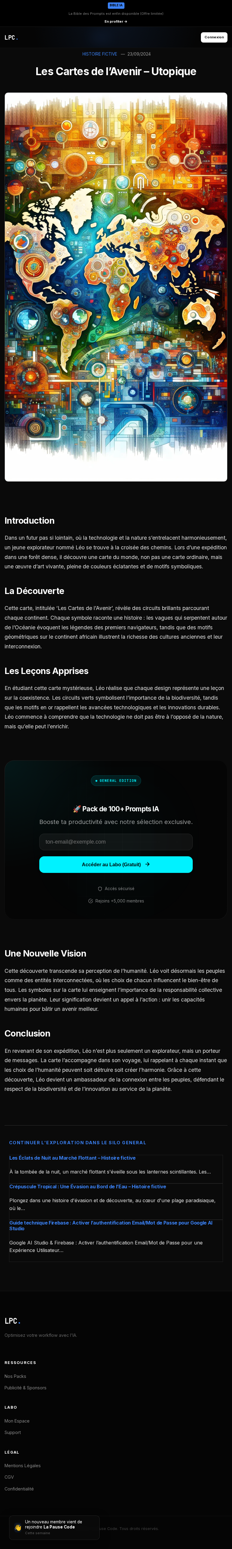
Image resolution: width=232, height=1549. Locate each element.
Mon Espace (17, 1420)
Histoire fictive (99, 54)
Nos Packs (15, 1376)
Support (13, 1432)
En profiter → (116, 21)
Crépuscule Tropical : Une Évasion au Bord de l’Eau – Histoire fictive (87, 1186)
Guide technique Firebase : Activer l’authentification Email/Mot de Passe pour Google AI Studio (110, 1225)
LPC (13, 1321)
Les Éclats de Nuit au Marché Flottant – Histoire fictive (72, 1158)
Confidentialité (19, 1488)
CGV (9, 1477)
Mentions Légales (23, 1465)
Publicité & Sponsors (26, 1387)
